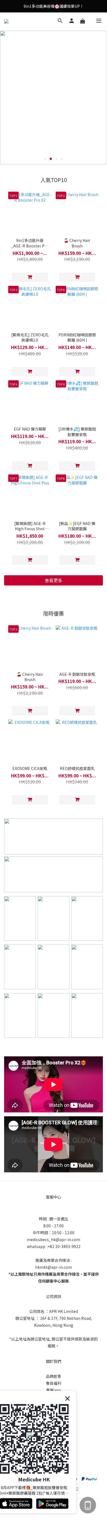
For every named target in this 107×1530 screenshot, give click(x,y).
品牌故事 (53, 1376)
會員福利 (53, 1383)
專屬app (53, 1390)
